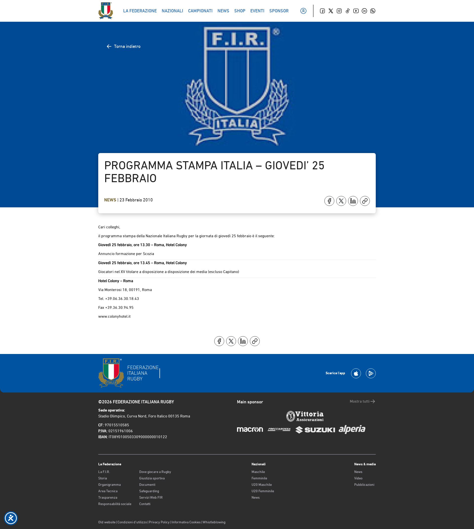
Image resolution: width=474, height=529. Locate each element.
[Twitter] (331, 11)
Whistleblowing (214, 522)
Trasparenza (107, 497)
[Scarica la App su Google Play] (371, 373)
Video (358, 478)
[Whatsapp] (373, 11)
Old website (107, 522)
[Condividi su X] (341, 201)
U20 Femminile (263, 491)
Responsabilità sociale (114, 504)
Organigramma (109, 485)
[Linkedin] (364, 11)
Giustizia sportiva (152, 478)
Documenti (147, 485)
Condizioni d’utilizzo (132, 522)
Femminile (259, 478)
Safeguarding (149, 491)
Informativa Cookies (186, 522)
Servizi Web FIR (151, 497)
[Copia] (365, 201)
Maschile (258, 472)
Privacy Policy (159, 522)
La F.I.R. (104, 472)
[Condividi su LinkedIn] (353, 201)
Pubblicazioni (364, 485)
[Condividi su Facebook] (329, 201)
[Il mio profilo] (303, 11)
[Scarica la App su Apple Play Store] (356, 373)
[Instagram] (339, 11)
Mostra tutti (360, 401)
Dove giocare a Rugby (155, 472)
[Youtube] (356, 11)
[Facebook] (322, 11)
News (110, 200)
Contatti (144, 504)
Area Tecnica (108, 491)
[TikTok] (348, 11)
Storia (102, 478)
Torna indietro (127, 46)
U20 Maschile (262, 485)
